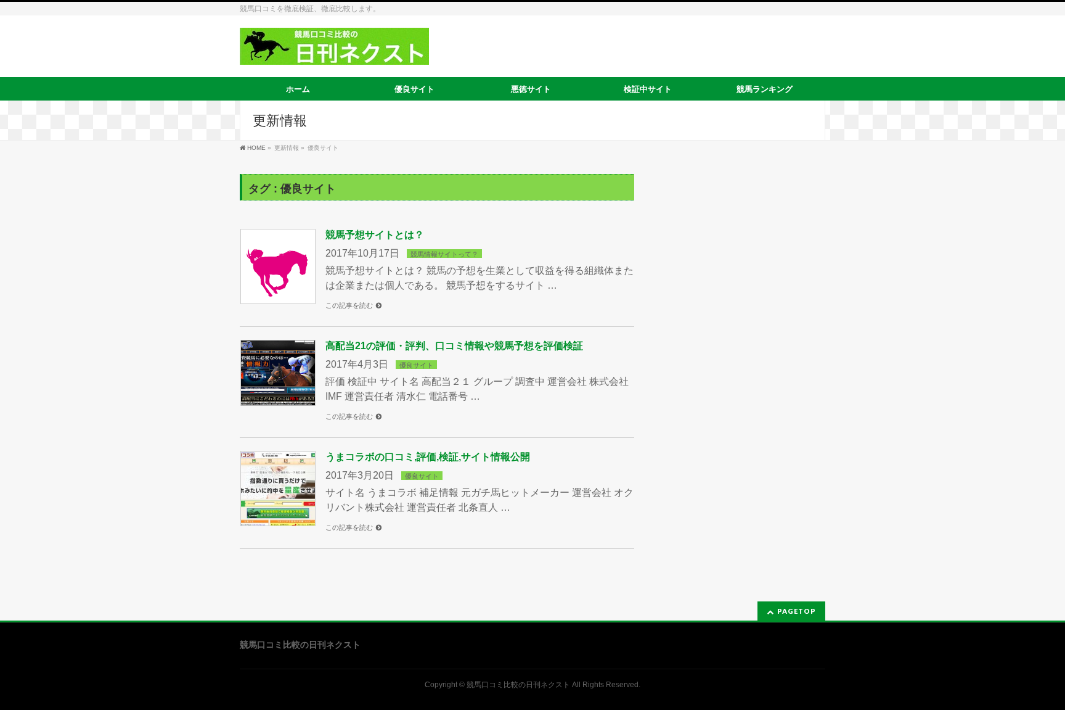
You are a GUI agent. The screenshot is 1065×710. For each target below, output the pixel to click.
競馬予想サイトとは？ (374, 234)
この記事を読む (349, 305)
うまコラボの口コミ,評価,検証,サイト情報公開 (427, 457)
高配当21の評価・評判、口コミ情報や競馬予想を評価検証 (454, 346)
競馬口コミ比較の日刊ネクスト (518, 684)
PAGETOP (796, 611)
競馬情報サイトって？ (444, 254)
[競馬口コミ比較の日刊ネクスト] (334, 51)
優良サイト (416, 365)
